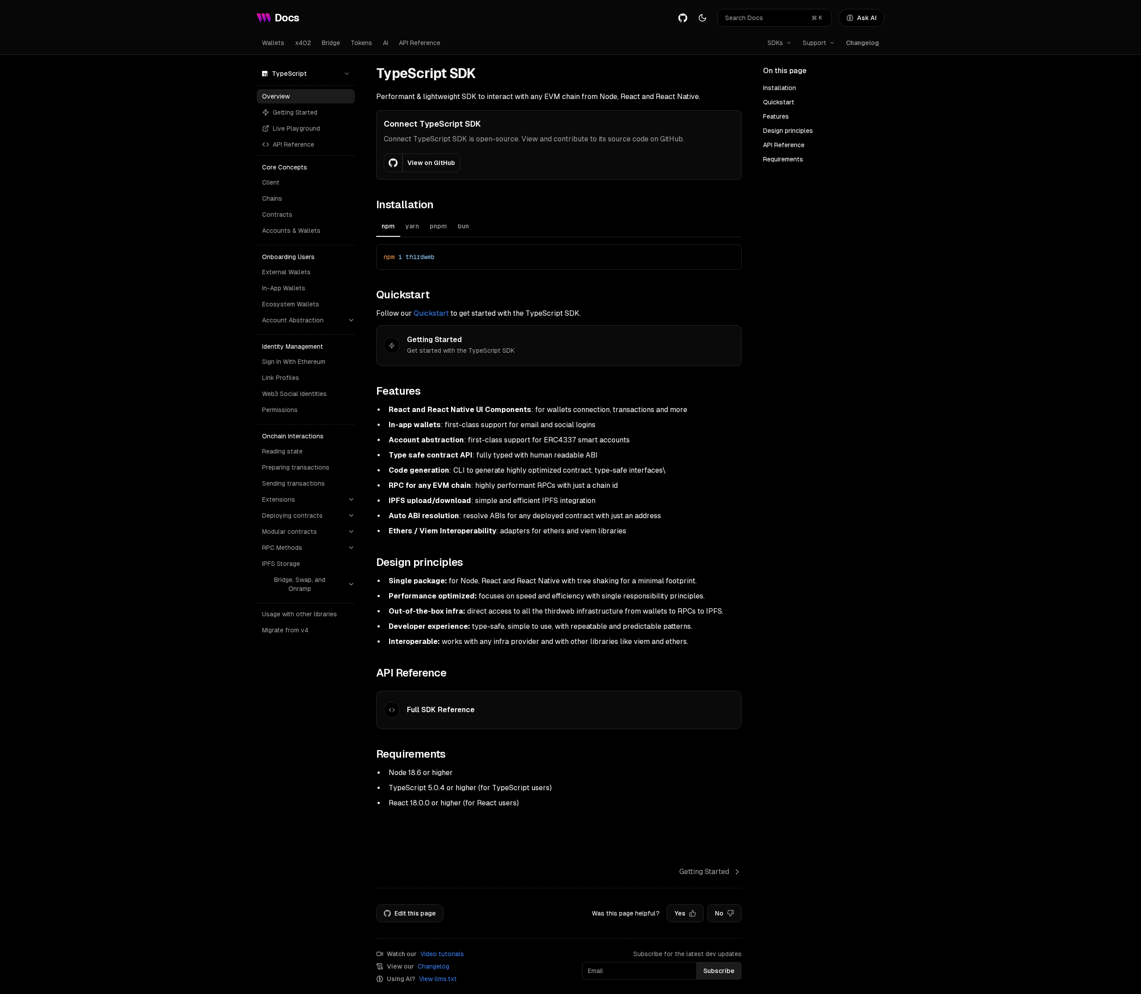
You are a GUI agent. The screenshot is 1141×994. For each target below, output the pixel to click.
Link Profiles (280, 377)
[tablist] (559, 227)
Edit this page (415, 913)
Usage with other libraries (299, 614)
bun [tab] (463, 226)
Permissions (280, 409)
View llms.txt (438, 978)
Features (776, 116)
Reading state (282, 451)
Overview (276, 96)
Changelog (862, 42)
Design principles (788, 130)
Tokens (361, 42)
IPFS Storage (281, 563)
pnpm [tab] (438, 226)
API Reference (419, 42)
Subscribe (719, 970)
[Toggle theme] (702, 18)
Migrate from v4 (285, 630)
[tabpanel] (559, 257)
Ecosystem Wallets (290, 304)
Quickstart (431, 313)
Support (814, 42)
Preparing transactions (295, 467)
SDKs (775, 42)
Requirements (783, 159)
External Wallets (286, 272)
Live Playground (296, 128)
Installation (779, 87)
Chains (272, 198)
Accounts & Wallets (291, 230)
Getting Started (295, 112)
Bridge (331, 42)
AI (385, 42)
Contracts (277, 214)
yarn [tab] (412, 226)
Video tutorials (442, 953)
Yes (679, 913)
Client (270, 182)
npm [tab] (388, 226)
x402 (303, 42)
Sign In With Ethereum (293, 361)
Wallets (273, 42)
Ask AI (867, 17)
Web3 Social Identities (294, 393)
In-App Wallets (283, 288)
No (719, 913)
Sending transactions (293, 483)
